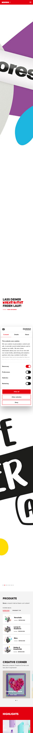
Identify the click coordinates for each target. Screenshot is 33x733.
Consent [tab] (6, 334)
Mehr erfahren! (12, 309)
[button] (4, 585)
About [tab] (27, 334)
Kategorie (6, 610)
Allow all (16, 391)
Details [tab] (16, 334)
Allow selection (16, 397)
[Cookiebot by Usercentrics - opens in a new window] (23, 329)
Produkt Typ (17, 610)
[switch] (28, 372)
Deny (16, 402)
